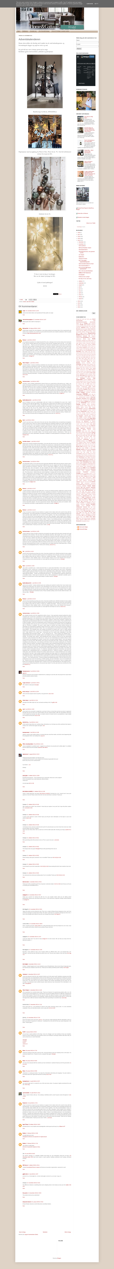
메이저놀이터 (57, 914)
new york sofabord (91, 443)
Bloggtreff (78, 334)
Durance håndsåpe (86, 362)
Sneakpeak (90, 480)
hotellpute (78, 386)
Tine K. (78, 501)
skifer (80, 477)
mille (92, 433)
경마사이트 (31, 783)
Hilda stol (84, 383)
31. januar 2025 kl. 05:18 (37, 1201)
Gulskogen (82, 378)
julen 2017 (87, 399)
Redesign (93, 460)
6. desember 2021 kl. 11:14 (34, 964)
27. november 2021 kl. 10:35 (35, 949)
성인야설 (25, 1039)
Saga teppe (80, 467)
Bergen (85, 330)
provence (78, 459)
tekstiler (93, 497)
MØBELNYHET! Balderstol (85, 272)
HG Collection (79, 383)
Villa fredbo (84, 512)
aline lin (81, 323)
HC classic (91, 381)
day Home (84, 350)
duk (91, 361)
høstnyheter (80, 389)
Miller (84, 435)
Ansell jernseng (87, 324)
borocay (90, 337)
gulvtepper (89, 378)
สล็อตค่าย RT (62, 1126)
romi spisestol (90, 464)
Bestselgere (89, 330)
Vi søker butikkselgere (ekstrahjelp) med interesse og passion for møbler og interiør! (89, 173)
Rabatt (86, 460)
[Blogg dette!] (31, 299)
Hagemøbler (79, 379)
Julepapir (82, 401)
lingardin (93, 421)
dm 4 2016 (81, 355)
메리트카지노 (27, 664)
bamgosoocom (26, 671)
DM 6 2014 (85, 357)
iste (94, 394)
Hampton (89, 379)
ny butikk (91, 447)
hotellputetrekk (84, 386)
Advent (93, 319)
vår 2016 (85, 515)
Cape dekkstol (79, 343)
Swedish (90, 494)
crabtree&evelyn (86, 348)
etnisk (85, 365)
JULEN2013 (92, 399)
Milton (86, 435)
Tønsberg (88, 502)
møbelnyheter (92, 439)
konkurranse (92, 408)
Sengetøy (78, 473)
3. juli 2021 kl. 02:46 (34, 671)
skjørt (81, 478)
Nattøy (84, 442)
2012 (79, 303)
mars (80, 294)
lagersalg (86, 415)
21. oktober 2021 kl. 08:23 (33, 864)
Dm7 (94, 358)
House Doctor (92, 386)
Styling (82, 494)
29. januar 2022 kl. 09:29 (31, 1060)
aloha (90, 323)
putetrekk (91, 459)
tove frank (91, 501)
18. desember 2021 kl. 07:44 (33, 1017)
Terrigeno (89, 498)
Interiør (24, 301)
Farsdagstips (82, 274)
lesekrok (77, 419)
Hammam (85, 379)
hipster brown (92, 383)
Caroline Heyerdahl (86, 343)
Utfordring (88, 505)
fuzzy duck (78, 372)
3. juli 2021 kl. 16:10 (33, 722)
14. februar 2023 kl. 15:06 (32, 1133)
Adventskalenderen (83, 249)
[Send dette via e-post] (29, 299)
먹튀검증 (63, 559)
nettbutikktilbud (79, 443)
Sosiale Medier (91, 485)
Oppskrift (84, 450)
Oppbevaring (78, 450)
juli (79, 287)
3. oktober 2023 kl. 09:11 (33, 1165)
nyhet (94, 447)
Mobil (77, 436)
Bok (89, 336)
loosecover (78, 425)
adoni (90, 319)
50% (88, 319)
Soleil (90, 481)
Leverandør (82, 419)
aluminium (93, 323)
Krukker (91, 411)
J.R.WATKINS (86, 395)
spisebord (88, 487)
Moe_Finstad (86, 436)
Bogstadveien (79, 336)
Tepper (85, 498)
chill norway (84, 345)
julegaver (88, 397)
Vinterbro (78, 514)
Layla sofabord (79, 418)
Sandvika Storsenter (80, 469)
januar (80, 298)
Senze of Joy (92, 473)
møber (87, 440)
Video (80, 512)
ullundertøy (83, 504)
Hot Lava (93, 385)
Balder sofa (88, 327)
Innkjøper (83, 392)
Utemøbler (93, 504)
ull (91, 502)
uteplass (78, 505)
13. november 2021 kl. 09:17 (34, 894)
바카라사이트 (52, 1008)
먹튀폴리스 (56, 503)
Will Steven (25, 1165)
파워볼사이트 (32, 481)
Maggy (77, 428)
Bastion (86, 329)
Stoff (80, 491)
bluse (92, 334)
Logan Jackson (26, 682)
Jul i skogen (81, 254)
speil (84, 487)
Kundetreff (93, 412)
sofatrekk (78, 481)
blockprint (85, 333)
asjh (24, 709)
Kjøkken (78, 407)
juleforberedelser (82, 397)
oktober (81, 281)
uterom (83, 505)
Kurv (85, 414)
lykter (94, 425)
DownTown (86, 359)
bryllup (89, 338)
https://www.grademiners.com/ (34, 333)
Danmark (78, 350)
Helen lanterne (83, 382)
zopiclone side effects (43, 747)
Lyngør (77, 426)
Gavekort (82, 373)
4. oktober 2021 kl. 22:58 (33, 775)
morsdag (78, 437)
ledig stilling (92, 418)
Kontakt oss (33, 31)
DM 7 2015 (90, 357)
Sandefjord (92, 467)
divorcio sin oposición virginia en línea (31, 1147)
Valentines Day (86, 506)
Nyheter (78, 449)
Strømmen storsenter (90, 492)
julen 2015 (78, 399)
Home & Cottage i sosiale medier (60, 31)
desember (81, 242)
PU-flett (81, 459)
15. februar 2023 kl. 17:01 (32, 1143)
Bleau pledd (92, 331)
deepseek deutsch (27, 1201)
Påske (77, 460)
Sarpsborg (93, 469)
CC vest (78, 344)
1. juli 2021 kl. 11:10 (31, 510)
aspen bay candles (90, 326)
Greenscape (93, 376)
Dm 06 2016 (87, 352)
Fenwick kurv (90, 366)
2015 (79, 238)
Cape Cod (93, 341)
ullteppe (93, 502)
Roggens (84, 464)
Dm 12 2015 (78, 354)
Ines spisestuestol (87, 390)
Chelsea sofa (78, 345)
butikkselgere (78, 340)
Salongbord (88, 467)
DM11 (83, 358)
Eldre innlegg (68, 1232)
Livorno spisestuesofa (85, 422)
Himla (88, 383)
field (81, 368)
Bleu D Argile (79, 333)
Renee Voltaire (92, 462)
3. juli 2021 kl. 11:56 (34, 691)
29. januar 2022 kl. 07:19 (31, 1050)
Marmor (84, 429)
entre (94, 364)
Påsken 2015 (82, 460)
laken (90, 415)
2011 (79, 305)
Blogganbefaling (91, 333)
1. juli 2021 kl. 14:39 (29, 565)
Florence (78, 369)
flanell (94, 368)
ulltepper (78, 504)
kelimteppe (84, 404)
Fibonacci (78, 368)
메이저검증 (25, 964)
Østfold (89, 519)
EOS (80, 365)
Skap (94, 476)
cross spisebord (92, 348)
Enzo (77, 365)
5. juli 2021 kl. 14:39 (34, 732)
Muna (24, 1050)
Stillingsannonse (89, 490)
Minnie (89, 435)
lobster (94, 422)
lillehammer (86, 421)
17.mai (77, 319)
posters (94, 456)
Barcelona (78, 329)
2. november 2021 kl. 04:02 (35, 881)
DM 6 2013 (81, 357)
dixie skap (90, 351)
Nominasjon (85, 446)
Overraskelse (79, 453)
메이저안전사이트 (57, 857)
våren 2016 (81, 518)
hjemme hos (82, 385)
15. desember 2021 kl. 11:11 (35, 1004)
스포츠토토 (56, 840)
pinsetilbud (90, 455)
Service (77, 474)
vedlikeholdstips (85, 508)
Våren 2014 (89, 516)
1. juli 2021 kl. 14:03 (29, 551)
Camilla (83, 341)
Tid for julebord (82, 245)
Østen (86, 519)
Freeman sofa (83, 371)
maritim (94, 428)
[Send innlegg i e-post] (26, 299)
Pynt (94, 459)
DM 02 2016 (82, 352)
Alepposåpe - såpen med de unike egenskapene (88, 151)
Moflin (91, 436)
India (92, 389)
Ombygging (93, 449)
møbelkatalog (86, 439)
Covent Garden (90, 347)
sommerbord (87, 483)
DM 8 (94, 357)
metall (77, 433)
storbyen (93, 491)
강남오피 (43, 735)
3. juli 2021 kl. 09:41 (34, 682)
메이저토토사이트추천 (28, 791)
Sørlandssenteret (86, 495)
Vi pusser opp (87, 511)
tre (94, 501)
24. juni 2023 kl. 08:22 (30, 1153)
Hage (94, 378)
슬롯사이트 (54, 702)
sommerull (93, 484)
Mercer (77, 432)
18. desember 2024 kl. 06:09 (34, 1193)
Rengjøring (85, 463)
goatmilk (89, 375)
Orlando (93, 450)
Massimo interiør (91, 429)
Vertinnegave (88, 509)
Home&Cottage (79, 226)
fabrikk (81, 366)
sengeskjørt (78, 471)
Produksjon (93, 457)
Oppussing (89, 450)
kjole (94, 405)
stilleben (83, 490)
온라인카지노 (53, 544)
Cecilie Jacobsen (87, 344)
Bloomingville (87, 334)
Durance (78, 362)
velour (90, 508)
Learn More (90, 3)
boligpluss (78, 337)
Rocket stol (80, 464)
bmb (24, 420)
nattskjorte (81, 442)
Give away (82, 375)
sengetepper (92, 471)
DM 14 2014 (86, 354)
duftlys (88, 361)
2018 (79, 232)
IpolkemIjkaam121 (27, 400)
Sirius (79, 476)
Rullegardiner (89, 466)
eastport (93, 362)
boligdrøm (93, 336)
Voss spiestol (78, 515)
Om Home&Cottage (44, 31)
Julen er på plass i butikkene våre (88, 162)
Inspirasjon (79, 394)
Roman (24, 340)
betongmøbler (79, 331)
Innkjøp (78, 392)
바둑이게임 (27, 1084)
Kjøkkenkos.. (81, 256)
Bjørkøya (83, 331)
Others (94, 452)
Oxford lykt (84, 453)
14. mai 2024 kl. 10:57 (33, 1174)
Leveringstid (87, 419)
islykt (92, 394)
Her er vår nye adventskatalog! (86, 270)
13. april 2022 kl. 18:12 (35, 1092)
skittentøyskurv (89, 477)
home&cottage (88, 385)
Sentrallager (86, 473)
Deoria (83, 351)
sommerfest (93, 483)
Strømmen (83, 492)
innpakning (88, 392)
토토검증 (37, 684)
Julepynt (86, 401)
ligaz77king (25, 1124)
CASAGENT (93, 343)
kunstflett (78, 414)
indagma (89, 389)
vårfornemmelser (87, 518)
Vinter (94, 512)
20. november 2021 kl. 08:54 (35, 923)
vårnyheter (93, 518)
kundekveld (88, 412)
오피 (30, 764)
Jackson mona (26, 381)
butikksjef (83, 340)
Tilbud (90, 500)
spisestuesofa (79, 488)
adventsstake (92, 321)
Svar (24, 314)
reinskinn (78, 462)
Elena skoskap (90, 364)
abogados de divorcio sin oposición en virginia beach (35, 1136)
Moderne (81, 436)
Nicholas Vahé (87, 445)
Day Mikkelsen (89, 350)
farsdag (86, 366)
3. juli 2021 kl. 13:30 (29, 709)
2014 (79, 240)
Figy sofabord (86, 368)
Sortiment (84, 485)
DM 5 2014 (91, 355)
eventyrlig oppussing (91, 365)
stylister (86, 494)
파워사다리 (63, 606)
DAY (81, 350)
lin (90, 421)
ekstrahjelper (84, 364)
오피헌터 (25, 1041)
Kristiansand (83, 411)
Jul (93, 395)
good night (93, 375)
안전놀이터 (31, 356)
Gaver (94, 373)
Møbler (32, 301)
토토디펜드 (64, 997)
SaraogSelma (87, 469)
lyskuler (90, 426)
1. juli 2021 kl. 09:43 (34, 461)
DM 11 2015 (93, 352)
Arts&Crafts (84, 326)
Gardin (94, 372)
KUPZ (24, 1032)
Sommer (93, 481)
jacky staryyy (26, 691)
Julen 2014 (28, 301)
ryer (77, 467)
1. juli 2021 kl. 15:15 (31, 598)
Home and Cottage (83, 527)
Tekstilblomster (88, 497)
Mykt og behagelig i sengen (85, 247)
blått (94, 334)
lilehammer (78, 421)
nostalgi (86, 447)
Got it (96, 3)
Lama (77, 416)
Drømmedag (83, 361)
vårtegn (77, 519)
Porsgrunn (81, 456)
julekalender (78, 398)
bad (94, 326)
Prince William (88, 457)
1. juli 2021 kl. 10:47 (31, 488)
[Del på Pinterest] (36, 299)
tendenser (81, 498)
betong (94, 330)
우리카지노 (58, 413)
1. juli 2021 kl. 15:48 (34, 613)
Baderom (83, 327)
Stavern (93, 488)
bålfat (89, 340)
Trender (77, 502)
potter (77, 457)
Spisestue (93, 487)
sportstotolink (26, 1092)
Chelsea (93, 344)
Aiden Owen (25, 700)
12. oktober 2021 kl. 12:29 (39, 791)
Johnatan (25, 974)
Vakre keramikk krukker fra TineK (86, 263)
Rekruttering (86, 462)
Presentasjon (81, 457)
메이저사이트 (26, 881)
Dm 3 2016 (91, 354)
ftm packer (25, 1193)
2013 (79, 301)
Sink (77, 476)
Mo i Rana (93, 435)
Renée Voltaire (79, 463)
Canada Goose (88, 341)
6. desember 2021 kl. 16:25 (36, 990)
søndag (93, 494)
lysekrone (86, 426)
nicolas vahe (92, 445)
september (81, 283)
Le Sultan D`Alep (86, 418)
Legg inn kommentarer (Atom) (31, 1234)
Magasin (93, 426)
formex (87, 369)
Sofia (81, 481)
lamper (80, 417)
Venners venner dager (80, 509)
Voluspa (93, 513)
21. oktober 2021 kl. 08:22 (33, 846)
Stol (83, 491)
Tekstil (82, 497)
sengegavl (88, 470)
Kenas (88, 404)
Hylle (84, 388)
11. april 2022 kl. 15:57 (35, 1081)
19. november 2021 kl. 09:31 (35, 909)
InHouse (93, 390)
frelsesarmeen (89, 371)
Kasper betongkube (91, 402)
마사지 (24, 1042)
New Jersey (85, 443)
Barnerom (82, 329)
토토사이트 (25, 374)
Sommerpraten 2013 (80, 484)
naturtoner (89, 442)
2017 (79, 234)
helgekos (88, 382)
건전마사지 (25, 1043)
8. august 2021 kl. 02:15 (33, 754)
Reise (81, 462)
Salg (84, 467)
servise (85, 474)
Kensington (93, 404)
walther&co (82, 519)
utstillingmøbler (79, 506)
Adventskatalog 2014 (85, 320)
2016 (79, 236)
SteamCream (78, 490)
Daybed (93, 350)
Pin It (60, 294)
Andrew (77, 324)
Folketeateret (82, 369)
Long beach (92, 423)
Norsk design (81, 447)
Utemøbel (88, 504)
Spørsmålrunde (85, 488)
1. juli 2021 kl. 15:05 (36, 583)
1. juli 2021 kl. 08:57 (34, 381)
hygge (81, 388)
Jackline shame (26, 441)
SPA (82, 487)
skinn (84, 477)
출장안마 (25, 673)
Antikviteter (93, 324)
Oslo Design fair (87, 452)
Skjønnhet (78, 478)
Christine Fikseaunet (91, 345)
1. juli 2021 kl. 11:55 (34, 531)
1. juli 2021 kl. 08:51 (34, 362)
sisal (89, 476)
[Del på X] (33, 299)
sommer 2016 (79, 483)
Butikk (93, 338)
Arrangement (78, 326)
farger (84, 366)
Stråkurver (78, 494)
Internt (89, 394)
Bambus (93, 327)
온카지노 (41, 1019)
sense (82, 473)
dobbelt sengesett (79, 359)
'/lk (23, 551)
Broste (84, 338)
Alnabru (86, 323)
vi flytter (82, 511)
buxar (87, 340)
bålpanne (92, 340)
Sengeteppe (85, 471)
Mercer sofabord (82, 432)
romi (87, 464)
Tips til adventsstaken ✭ (84, 265)
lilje (82, 421)
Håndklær (85, 389)
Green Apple (87, 376)
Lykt (92, 425)
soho (84, 481)
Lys (80, 426)
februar (80, 296)
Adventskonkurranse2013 (81, 321)
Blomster (83, 334)
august (80, 285)
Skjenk (94, 477)
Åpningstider (78, 520)
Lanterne (89, 416)
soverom (78, 487)
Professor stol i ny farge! (84, 276)
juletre (89, 401)
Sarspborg (78, 470)
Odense (88, 449)
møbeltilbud (83, 440)
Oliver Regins (26, 362)
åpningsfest (93, 519)
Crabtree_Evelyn (79, 348)
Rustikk (94, 466)
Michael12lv (25, 328)
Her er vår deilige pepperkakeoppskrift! (84, 261)
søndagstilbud (79, 495)
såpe (91, 495)
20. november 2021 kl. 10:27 (34, 936)
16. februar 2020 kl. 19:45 (34, 328)
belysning (81, 330)
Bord (81, 337)
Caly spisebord (79, 341)
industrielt (81, 390)
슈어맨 (48, 524)
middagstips (88, 433)
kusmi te (88, 414)
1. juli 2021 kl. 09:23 (29, 420)
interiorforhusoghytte (28, 319)
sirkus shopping (84, 476)
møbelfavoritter (79, 439)
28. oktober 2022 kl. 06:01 (34, 1124)
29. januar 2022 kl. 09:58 (31, 1071)
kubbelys (83, 412)
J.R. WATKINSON (79, 395)
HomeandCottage (83, 529)
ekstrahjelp (78, 364)
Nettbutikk (93, 442)
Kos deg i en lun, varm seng (85, 278)
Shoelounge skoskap (91, 474)
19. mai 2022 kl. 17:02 (32, 1103)
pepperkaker (78, 455)
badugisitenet (26, 1081)
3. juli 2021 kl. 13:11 (33, 700)
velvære (93, 508)
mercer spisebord (89, 432)
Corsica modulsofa (83, 347)
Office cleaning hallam (28, 744)
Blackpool (88, 331)
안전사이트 (28, 818)
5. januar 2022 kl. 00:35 (31, 1032)
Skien (77, 477)
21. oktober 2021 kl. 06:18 (33, 804)
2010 (79, 307)
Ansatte (81, 324)
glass (86, 375)
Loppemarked (83, 425)
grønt (77, 378)
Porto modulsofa (86, 456)
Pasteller (89, 453)
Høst (88, 388)
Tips (82, 501)
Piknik (82, 455)
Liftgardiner (93, 419)
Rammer (89, 460)
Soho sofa (87, 481)
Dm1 (77, 358)
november (81, 244)
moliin (94, 436)
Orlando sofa (79, 452)
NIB (77, 445)
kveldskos (92, 414)
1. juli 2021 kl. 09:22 (36, 400)
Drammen (91, 359)
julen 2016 (83, 399)
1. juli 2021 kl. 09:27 (35, 441)
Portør (91, 456)
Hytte (86, 388)
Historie (77, 385)
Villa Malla (90, 512)
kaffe (79, 402)
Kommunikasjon (79, 408)
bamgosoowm (26, 732)
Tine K (93, 499)
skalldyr (91, 476)
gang (91, 372)
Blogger (59, 1258)
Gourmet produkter (80, 376)
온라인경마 (25, 775)
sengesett (93, 470)
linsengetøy (78, 422)
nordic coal (90, 446)
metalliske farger (82, 433)
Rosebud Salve (83, 466)
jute (77, 402)
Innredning (93, 392)
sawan (83, 470)
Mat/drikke (78, 431)
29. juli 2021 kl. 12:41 (38, 744)
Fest (94, 366)
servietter (81, 474)
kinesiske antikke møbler (85, 405)
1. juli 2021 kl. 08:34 (31, 340)
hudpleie (78, 388)
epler (82, 365)
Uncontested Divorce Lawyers (33, 1167)
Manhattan (89, 428)
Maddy (24, 1133)
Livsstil (91, 422)
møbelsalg (78, 440)
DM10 (80, 358)
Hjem (18, 31)
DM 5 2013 (86, 355)
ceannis (82, 344)
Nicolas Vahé (79, 446)
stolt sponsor (88, 491)
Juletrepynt (93, 401)
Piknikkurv (86, 455)
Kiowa (92, 405)
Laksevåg (93, 415)
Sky (83, 478)
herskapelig (93, 382)
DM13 (86, 358)
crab (94, 347)
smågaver (85, 480)
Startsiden (45, 1232)
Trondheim (82, 502)
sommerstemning (88, 484)
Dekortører (78, 351)
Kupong (81, 414)
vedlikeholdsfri (79, 508)
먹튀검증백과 (28, 983)
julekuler (88, 398)
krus (94, 411)
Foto (90, 369)
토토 (44, 725)
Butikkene (25, 31)
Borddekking (86, 337)
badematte (78, 327)
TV (85, 502)
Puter (88, 459)
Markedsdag (78, 429)
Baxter (89, 329)
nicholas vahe (81, 445)
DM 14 (82, 354)
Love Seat (88, 425)
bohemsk (85, 336)
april (80, 292)
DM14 (89, 358)
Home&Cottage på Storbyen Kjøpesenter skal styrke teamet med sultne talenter (89, 129)
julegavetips (93, 397)
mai (80, 291)
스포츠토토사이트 (28, 807)
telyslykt (77, 498)
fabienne (78, 366)
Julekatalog (83, 398)
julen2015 (78, 401)
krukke (88, 411)
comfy (77, 347)
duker (94, 361)
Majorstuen (83, 428)
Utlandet (93, 505)
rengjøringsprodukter (91, 463)
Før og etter (83, 372)
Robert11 (25, 1103)
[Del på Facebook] (34, 299)
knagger (93, 407)
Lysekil (82, 426)
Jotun (91, 395)
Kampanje (83, 402)
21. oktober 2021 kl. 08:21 (33, 837)
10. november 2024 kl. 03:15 (33, 1182)
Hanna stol (86, 381)
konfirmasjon (85, 408)
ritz (76, 464)
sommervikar (78, 485)
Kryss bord (78, 412)
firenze (91, 368)
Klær (90, 407)
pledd (77, 456)
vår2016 (89, 515)
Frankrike (78, 371)
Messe (93, 432)
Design (86, 351)
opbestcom (25, 754)
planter (94, 455)
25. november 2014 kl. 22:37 (39, 319)
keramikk (78, 405)
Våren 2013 (82, 516)
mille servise (80, 435)
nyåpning (82, 449)
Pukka (85, 459)
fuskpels (93, 371)
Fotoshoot (93, 369)
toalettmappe (85, 501)
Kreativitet (78, 411)
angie (24, 310)
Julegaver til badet (83, 258)
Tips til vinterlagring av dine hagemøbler (89, 141)
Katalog (78, 404)
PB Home (93, 453)
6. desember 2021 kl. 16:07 (34, 974)
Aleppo (77, 323)
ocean (86, 449)
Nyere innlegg (22, 1232)
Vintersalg (88, 513)
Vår (82, 515)
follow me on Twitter (90, 223)
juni (80, 289)
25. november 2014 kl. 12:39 (32, 310)
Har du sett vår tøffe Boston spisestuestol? (85, 268)
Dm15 (92, 358)
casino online (38, 925)
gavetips (77, 375)
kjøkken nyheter (84, 407)
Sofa (94, 480)
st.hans (90, 488)
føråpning (88, 372)
